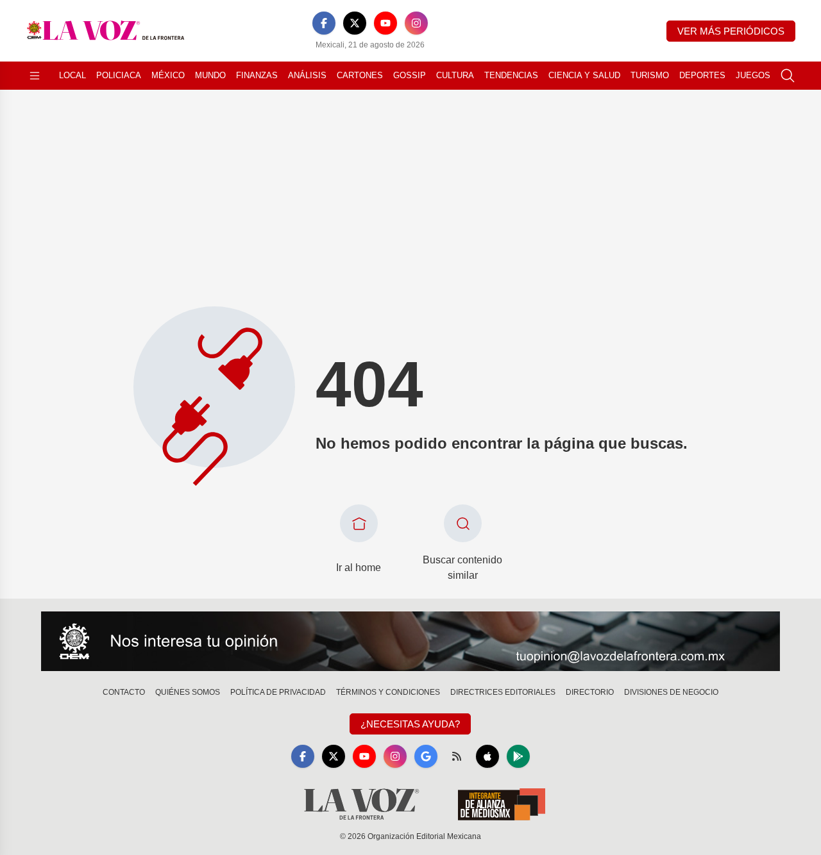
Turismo (650, 75)
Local (72, 75)
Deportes (702, 75)
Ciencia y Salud (584, 75)
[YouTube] (385, 23)
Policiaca (118, 75)
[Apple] (487, 756)
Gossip (409, 75)
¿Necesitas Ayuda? (410, 723)
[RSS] (456, 756)
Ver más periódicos (730, 31)
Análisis (307, 75)
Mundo (210, 75)
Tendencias (511, 75)
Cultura (455, 75)
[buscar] (787, 75)
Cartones (360, 75)
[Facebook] (323, 23)
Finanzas (257, 75)
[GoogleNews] (425, 756)
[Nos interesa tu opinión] (410, 641)
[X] (354, 23)
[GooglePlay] (518, 756)
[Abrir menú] (35, 76)
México (168, 75)
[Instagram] (416, 23)
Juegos (753, 75)
